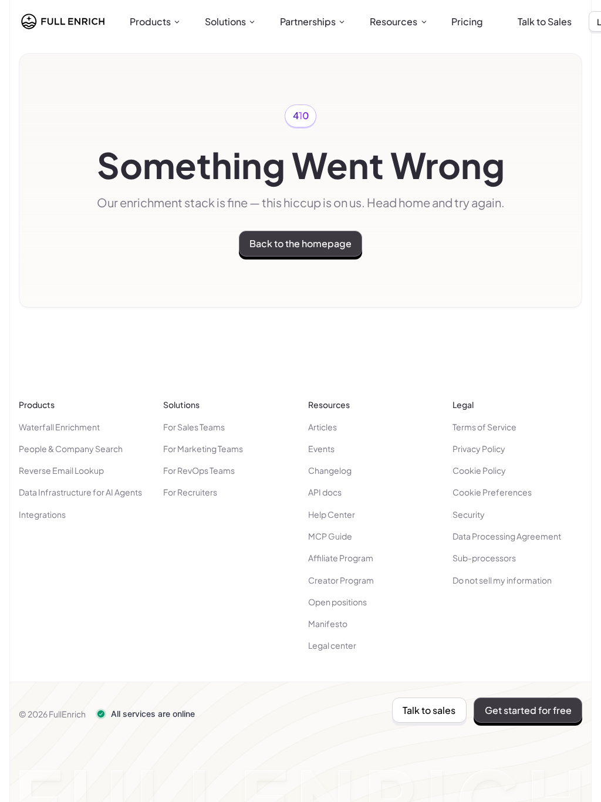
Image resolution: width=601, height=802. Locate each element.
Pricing (467, 21)
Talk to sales (429, 710)
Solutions (225, 21)
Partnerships (308, 21)
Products (150, 21)
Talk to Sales (545, 21)
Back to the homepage (300, 243)
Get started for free (528, 710)
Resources (393, 21)
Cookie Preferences (492, 492)
